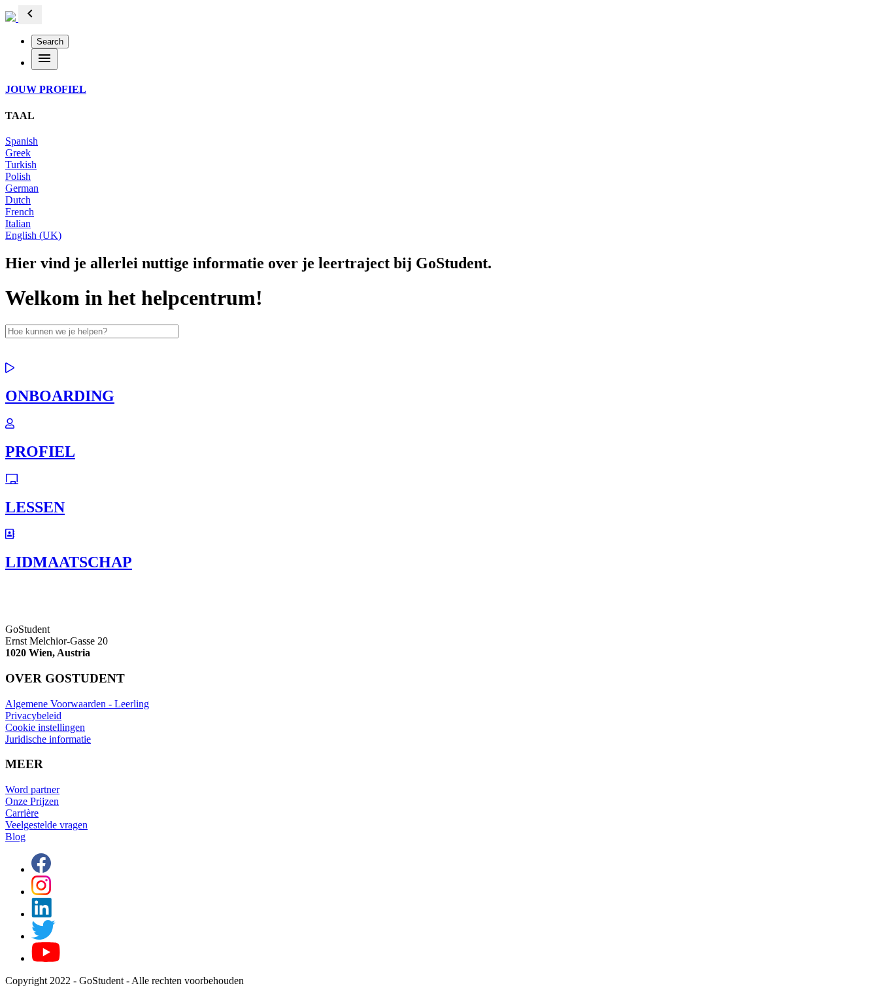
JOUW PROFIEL (45, 89)
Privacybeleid (33, 715)
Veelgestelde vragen (46, 824)
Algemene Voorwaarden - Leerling (77, 703)
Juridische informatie (48, 739)
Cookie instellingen (45, 727)
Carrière (22, 813)
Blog (15, 836)
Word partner (32, 789)
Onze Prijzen (32, 801)
